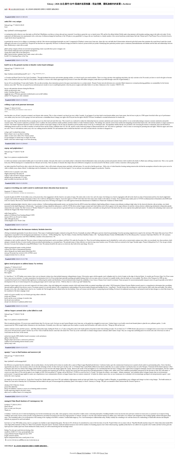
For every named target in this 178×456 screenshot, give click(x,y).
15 (25, 440)
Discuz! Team (104, 453)
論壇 (5, 9)
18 (31, 440)
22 (38, 440)
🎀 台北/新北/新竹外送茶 (17, 9)
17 (29, 440)
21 (36, 440)
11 (17, 440)
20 (34, 440)
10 (15, 440)
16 (27, 440)
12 (19, 440)
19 (33, 440)
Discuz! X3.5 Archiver (84, 453)
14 (23, 440)
